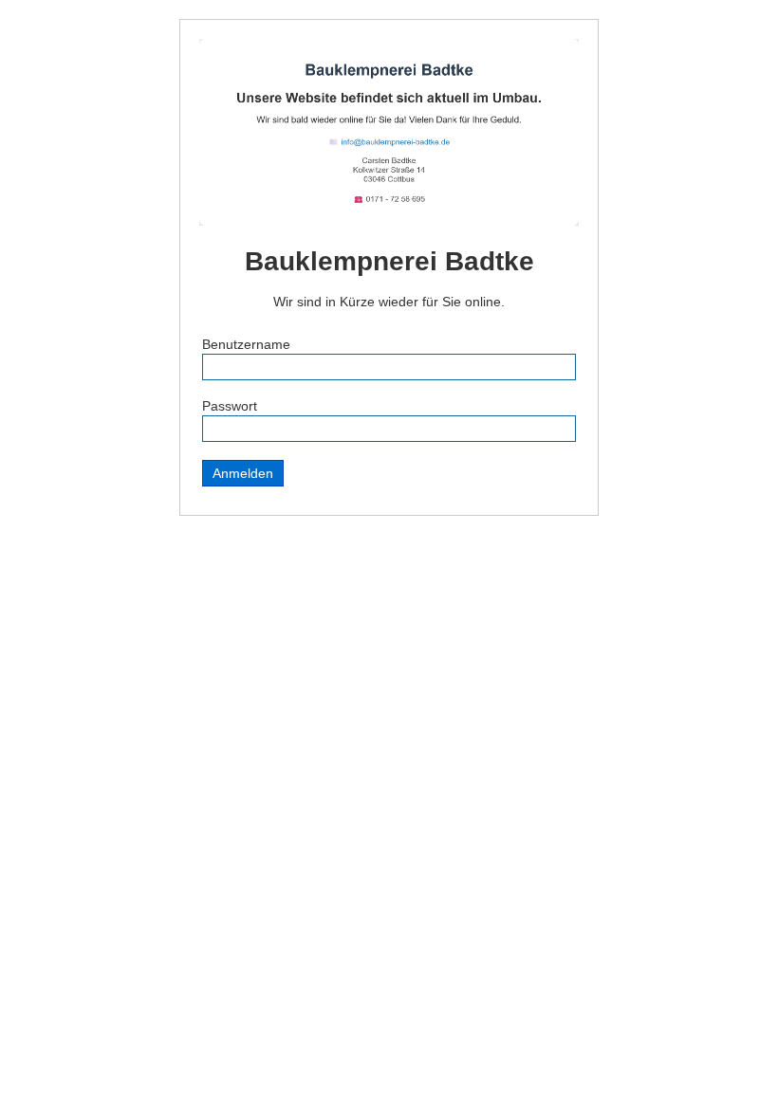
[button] (724, 1065)
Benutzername (246, 344)
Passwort (229, 405)
